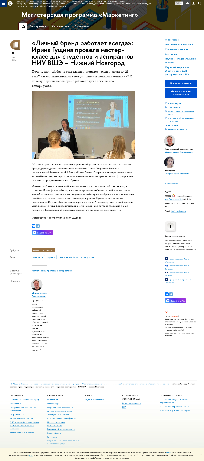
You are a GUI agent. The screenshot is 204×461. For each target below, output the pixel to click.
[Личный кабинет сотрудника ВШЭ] (193, 3)
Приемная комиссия (181, 83)
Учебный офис (171, 183)
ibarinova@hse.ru (178, 211)
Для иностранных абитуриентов (181, 92)
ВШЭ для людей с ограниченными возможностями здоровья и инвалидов (24, 425)
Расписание (173, 125)
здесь (168, 452)
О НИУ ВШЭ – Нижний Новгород (24, 399)
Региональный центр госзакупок (61, 429)
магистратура (87, 257)
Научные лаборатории (94, 399)
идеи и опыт (38, 257)
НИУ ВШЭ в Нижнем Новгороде (24, 384)
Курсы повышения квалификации (61, 418)
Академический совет (178, 129)
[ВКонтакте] (167, 294)
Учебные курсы (174, 103)
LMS (124, 407)
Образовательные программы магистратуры (60, 384)
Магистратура (53, 403)
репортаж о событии (68, 257)
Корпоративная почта (131, 403)
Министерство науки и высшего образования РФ (174, 401)
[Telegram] (171, 294)
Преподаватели (175, 107)
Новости (165, 384)
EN (181, 3)
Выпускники (52, 437)
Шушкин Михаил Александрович (179, 152)
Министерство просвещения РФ (174, 406)
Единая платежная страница (22, 432)
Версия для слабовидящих (21, 418)
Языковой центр (54, 433)
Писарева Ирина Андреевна (177, 173)
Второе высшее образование (60, 407)
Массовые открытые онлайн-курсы (175, 410)
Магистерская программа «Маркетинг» (80, 14)
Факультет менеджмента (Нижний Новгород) (102, 384)
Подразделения (17, 414)
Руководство (15, 403)
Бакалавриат (52, 399)
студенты (51, 257)
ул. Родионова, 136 (173, 198)
